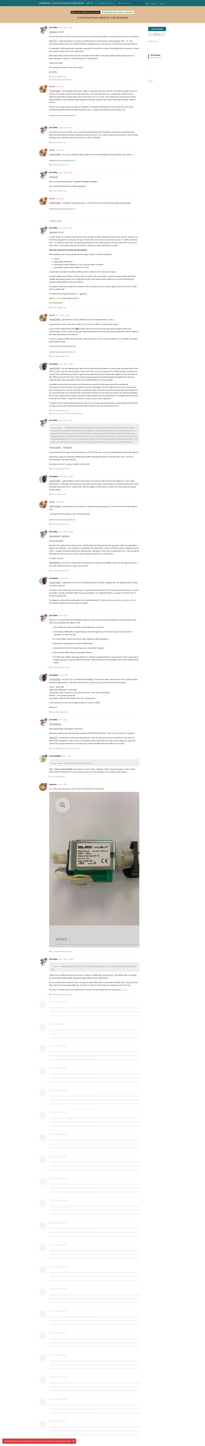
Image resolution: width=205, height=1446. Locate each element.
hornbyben (58, 428)
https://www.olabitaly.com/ (65, 769)
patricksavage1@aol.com (66, 115)
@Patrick (53, 32)
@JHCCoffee (55, 368)
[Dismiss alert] (73, 1441)
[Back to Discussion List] (3, 3)
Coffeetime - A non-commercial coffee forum (61, 3)
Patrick (55, 177)
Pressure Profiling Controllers (85, 181)
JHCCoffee (56, 91)
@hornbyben (55, 536)
